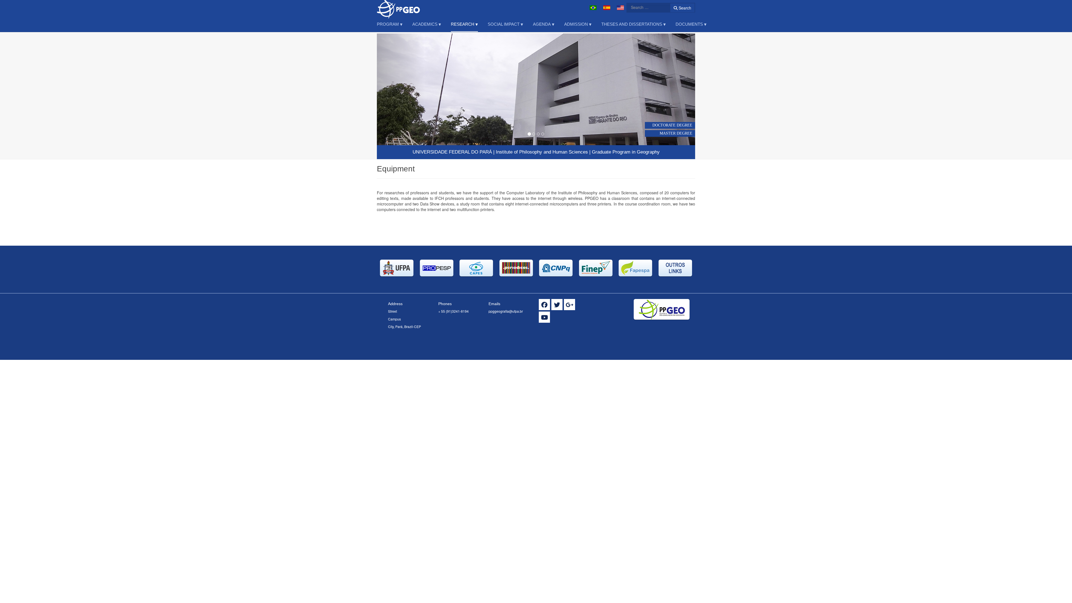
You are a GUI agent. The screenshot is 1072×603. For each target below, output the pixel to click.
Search (684, 8)
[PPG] (400, 7)
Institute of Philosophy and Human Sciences (542, 152)
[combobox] (645, 7)
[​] (544, 304)
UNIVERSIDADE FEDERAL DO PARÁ (452, 152)
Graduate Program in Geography (626, 152)
